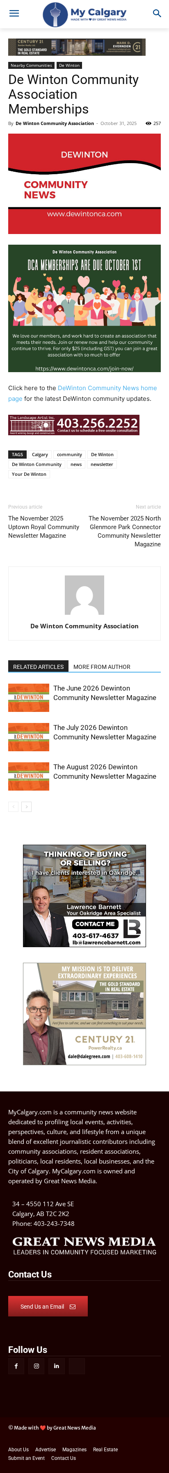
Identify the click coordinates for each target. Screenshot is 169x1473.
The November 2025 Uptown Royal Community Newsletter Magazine (43, 527)
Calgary (40, 454)
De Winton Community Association (55, 123)
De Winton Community (37, 464)
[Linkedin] (56, 1366)
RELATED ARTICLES (38, 667)
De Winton (102, 454)
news (76, 464)
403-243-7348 (54, 1223)
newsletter (102, 464)
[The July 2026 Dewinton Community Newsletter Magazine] (28, 737)
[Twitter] (77, 1366)
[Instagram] (36, 1366)
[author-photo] (84, 614)
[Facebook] (16, 1366)
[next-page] (26, 807)
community (69, 454)
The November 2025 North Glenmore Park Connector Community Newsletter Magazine (125, 531)
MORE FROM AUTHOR (101, 667)
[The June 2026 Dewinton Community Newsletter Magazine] (28, 698)
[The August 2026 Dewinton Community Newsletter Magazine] (28, 776)
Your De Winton (29, 474)
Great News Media (70, 1181)
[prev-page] (13, 807)
